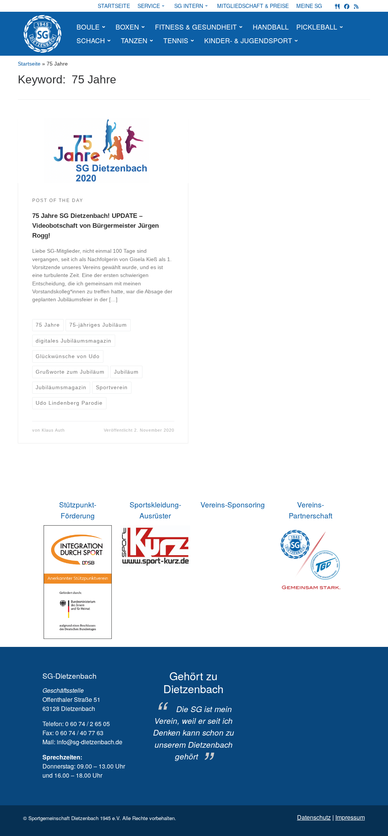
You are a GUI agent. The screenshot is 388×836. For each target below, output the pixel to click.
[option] (193, 716)
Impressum (350, 817)
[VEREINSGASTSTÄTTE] (337, 6)
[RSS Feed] (356, 6)
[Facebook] (346, 6)
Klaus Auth (53, 430)
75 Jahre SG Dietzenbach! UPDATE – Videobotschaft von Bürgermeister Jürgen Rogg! (95, 225)
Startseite (29, 64)
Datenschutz (314, 817)
